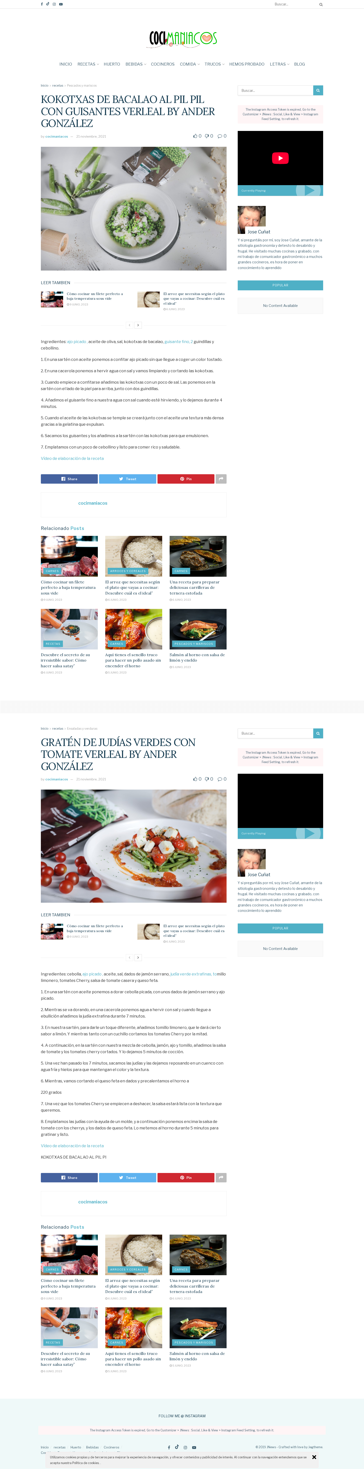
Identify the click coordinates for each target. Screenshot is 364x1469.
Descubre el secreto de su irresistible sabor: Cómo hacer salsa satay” (65, 660)
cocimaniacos (56, 136)
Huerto (112, 64)
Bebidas (134, 64)
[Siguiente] (138, 325)
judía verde (180, 974)
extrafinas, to (204, 974)
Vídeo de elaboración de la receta (72, 458)
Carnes (52, 571)
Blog (299, 64)
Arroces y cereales (128, 571)
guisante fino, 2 (178, 341)
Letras (278, 64)
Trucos (213, 64)
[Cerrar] (314, 1457)
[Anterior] (129, 325)
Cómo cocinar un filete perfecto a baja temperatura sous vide (95, 296)
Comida (188, 64)
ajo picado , (77, 341)
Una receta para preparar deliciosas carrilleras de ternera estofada (195, 587)
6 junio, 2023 (175, 309)
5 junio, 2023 (117, 672)
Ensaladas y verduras (82, 728)
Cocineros (163, 64)
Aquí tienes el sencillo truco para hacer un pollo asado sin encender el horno (133, 660)
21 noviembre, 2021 (91, 136)
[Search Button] (320, 4)
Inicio (65, 64)
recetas (86, 64)
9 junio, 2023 (78, 304)
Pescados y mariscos (82, 85)
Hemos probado (246, 64)
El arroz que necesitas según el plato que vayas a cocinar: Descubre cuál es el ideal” (194, 299)
